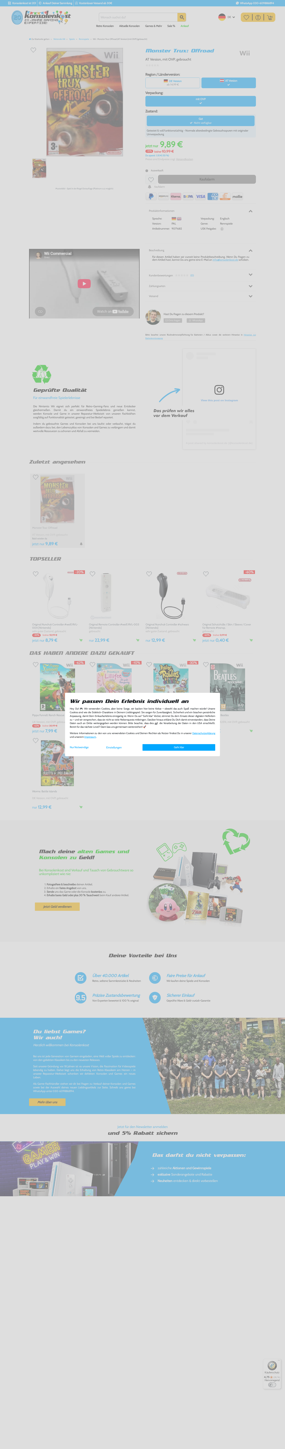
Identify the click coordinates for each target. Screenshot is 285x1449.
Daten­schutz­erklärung (203, 733)
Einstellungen (114, 747)
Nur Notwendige (79, 747)
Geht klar (179, 747)
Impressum (90, 736)
